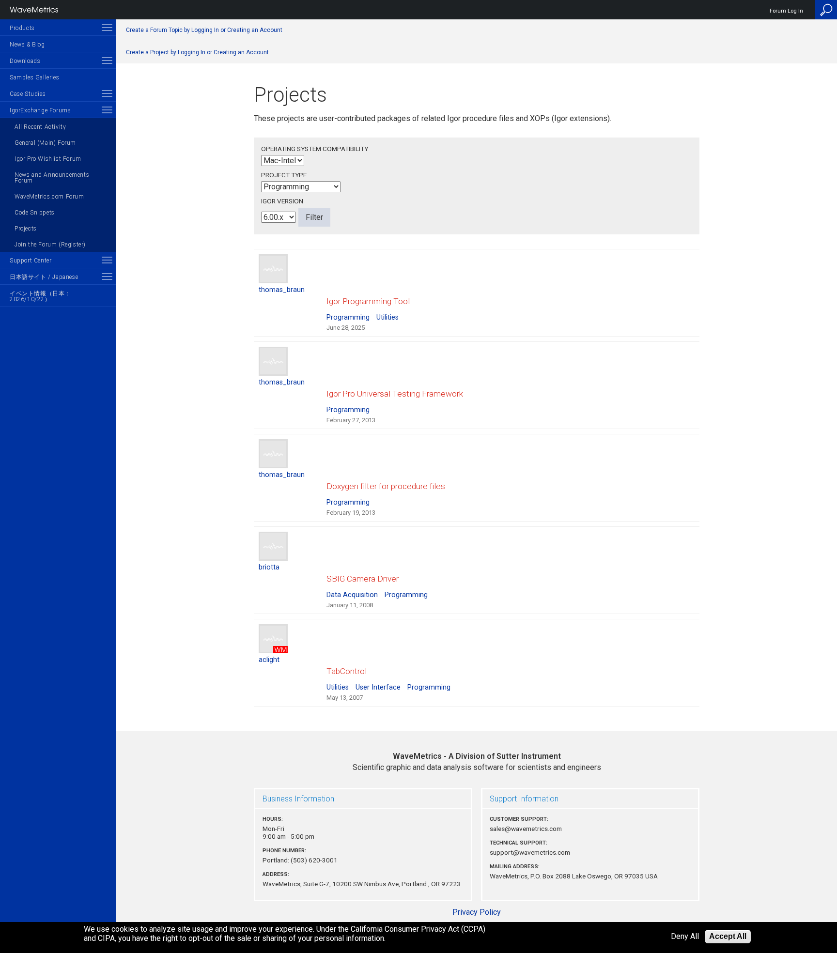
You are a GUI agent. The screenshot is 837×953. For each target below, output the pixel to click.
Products (22, 28)
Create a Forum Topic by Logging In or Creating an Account (204, 30)
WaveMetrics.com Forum (49, 196)
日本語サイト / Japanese (44, 277)
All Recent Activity (40, 126)
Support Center (30, 260)
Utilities (387, 317)
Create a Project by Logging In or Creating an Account (197, 52)
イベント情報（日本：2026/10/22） (40, 296)
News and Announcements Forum (52, 177)
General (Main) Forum (45, 142)
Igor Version (282, 201)
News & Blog (27, 44)
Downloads (25, 61)
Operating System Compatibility (314, 149)
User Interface (378, 687)
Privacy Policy (476, 912)
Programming (348, 317)
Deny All (685, 936)
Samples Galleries (34, 77)
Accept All (727, 936)
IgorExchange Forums (40, 110)
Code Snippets (35, 212)
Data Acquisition (352, 595)
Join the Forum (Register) (50, 244)
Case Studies (28, 94)
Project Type (284, 175)
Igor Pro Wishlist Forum (48, 158)
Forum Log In (786, 11)
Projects (26, 228)
